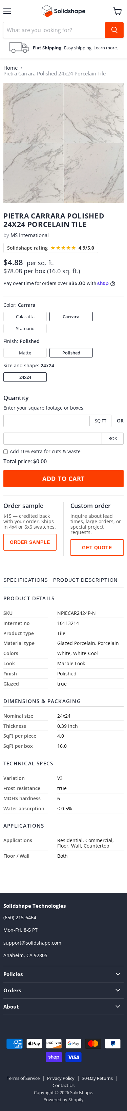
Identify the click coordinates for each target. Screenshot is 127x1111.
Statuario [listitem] (25, 328)
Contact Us (63, 1085)
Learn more (105, 48)
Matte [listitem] (25, 353)
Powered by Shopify (63, 1099)
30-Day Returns (97, 1078)
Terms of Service (23, 1078)
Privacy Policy (61, 1078)
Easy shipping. (78, 48)
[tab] (25, 580)
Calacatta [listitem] (25, 317)
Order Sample (30, 542)
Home (10, 68)
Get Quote (97, 547)
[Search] (114, 30)
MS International (29, 235)
